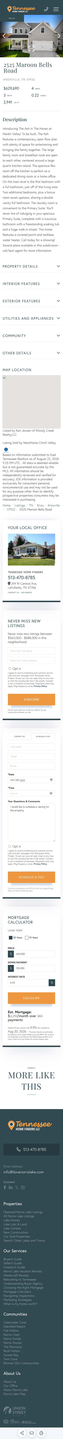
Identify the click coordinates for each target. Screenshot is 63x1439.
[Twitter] (16, 1187)
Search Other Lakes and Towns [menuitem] (24, 1240)
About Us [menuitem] (10, 1382)
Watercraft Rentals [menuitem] (16, 1275)
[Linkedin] (10, 1187)
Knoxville (54, 505)
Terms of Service (22, 891)
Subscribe (31, 699)
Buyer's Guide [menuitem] (13, 1259)
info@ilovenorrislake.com (24, 1172)
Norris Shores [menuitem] (13, 1343)
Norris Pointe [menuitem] (12, 1339)
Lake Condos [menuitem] (12, 1228)
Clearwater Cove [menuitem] (15, 1322)
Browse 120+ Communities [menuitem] (21, 1363)
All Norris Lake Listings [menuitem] (19, 1216)
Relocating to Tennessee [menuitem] (20, 1279)
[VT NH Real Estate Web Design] (31, 1411)
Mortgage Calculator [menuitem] (17, 1292)
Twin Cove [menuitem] (10, 1359)
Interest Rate (16, 976)
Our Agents (26, 592)
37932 (11, 509)
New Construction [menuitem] (16, 1232)
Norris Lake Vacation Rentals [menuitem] (23, 1271)
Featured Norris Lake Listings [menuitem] (23, 1212)
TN (31, 505)
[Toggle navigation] (56, 9)
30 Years (17, 937)
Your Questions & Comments (24, 801)
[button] (5, 36)
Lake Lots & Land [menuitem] (15, 1224)
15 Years (33, 937)
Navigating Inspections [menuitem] (19, 1296)
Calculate (31, 998)
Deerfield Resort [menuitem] (14, 1326)
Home (6, 505)
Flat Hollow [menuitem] (11, 1330)
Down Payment (17, 962)
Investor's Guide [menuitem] (14, 1267)
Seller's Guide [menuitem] (13, 1263)
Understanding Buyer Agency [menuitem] (23, 1283)
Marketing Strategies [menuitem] (18, 1300)
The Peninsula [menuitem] (13, 1347)
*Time (11, 787)
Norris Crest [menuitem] (12, 1335)
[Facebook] (5, 1187)
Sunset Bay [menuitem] (11, 1355)
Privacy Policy (40, 686)
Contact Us (13, 592)
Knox (40, 505)
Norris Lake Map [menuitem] (14, 1394)
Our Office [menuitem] (11, 1386)
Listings (20, 505)
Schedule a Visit (43, 736)
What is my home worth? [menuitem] (20, 1304)
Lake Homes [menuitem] (12, 1220)
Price (11, 948)
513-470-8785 (21, 578)
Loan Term (15, 930)
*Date (11, 774)
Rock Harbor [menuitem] (12, 1351)
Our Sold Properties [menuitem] (17, 1236)
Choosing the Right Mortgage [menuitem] (23, 1287)
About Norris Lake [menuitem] (16, 1390)
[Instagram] (23, 1187)
